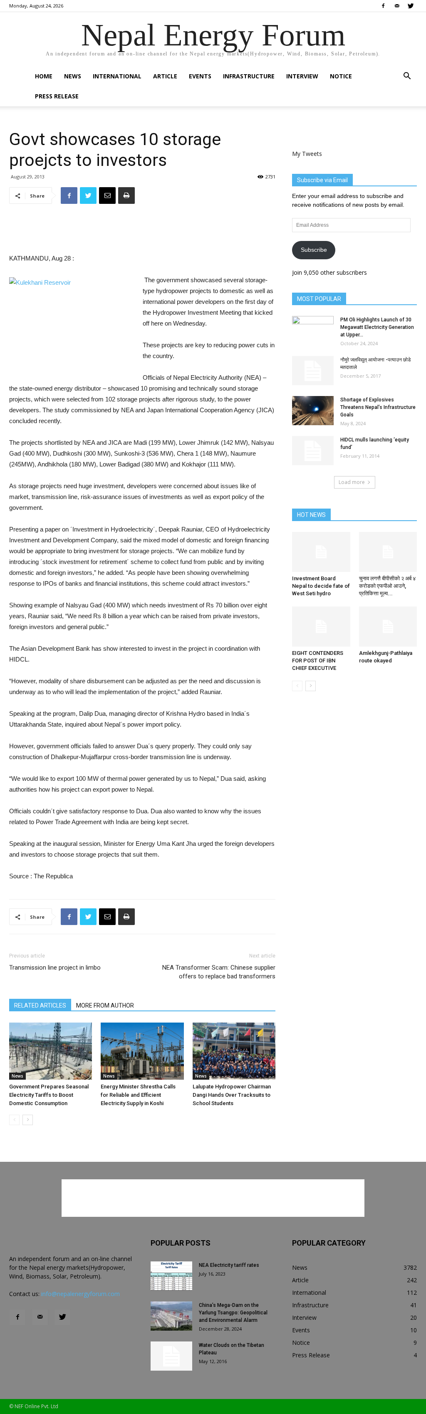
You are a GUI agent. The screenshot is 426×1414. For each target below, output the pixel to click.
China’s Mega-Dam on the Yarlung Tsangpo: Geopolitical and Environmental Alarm (233, 1312)
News (72, 76)
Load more (352, 482)
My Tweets (307, 154)
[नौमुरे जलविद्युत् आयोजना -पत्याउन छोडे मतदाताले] (313, 370)
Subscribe (314, 249)
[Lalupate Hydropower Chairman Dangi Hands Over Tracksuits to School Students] (234, 1051)
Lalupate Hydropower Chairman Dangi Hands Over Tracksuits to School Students (232, 1094)
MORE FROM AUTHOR (105, 1005)
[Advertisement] (142, 231)
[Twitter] (410, 6)
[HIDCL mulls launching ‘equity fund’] (313, 450)
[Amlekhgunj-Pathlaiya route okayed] (388, 627)
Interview (302, 76)
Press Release (57, 96)
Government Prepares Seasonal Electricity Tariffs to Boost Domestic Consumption (49, 1094)
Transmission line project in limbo (55, 967)
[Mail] (397, 6)
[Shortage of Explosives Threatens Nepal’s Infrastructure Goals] (313, 410)
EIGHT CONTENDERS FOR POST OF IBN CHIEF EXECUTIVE (317, 660)
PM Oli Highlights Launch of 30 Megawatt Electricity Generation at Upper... (377, 327)
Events (200, 76)
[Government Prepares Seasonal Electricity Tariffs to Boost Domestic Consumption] (50, 1051)
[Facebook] (383, 6)
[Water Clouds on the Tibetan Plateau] (171, 1356)
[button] (407, 77)
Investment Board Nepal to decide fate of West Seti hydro (321, 586)
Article (165, 76)
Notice (341, 76)
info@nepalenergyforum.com (80, 1294)
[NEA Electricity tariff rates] (171, 1276)
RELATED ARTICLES (40, 1005)
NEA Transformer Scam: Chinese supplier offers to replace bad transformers (218, 972)
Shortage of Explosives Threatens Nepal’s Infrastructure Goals (378, 407)
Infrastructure (249, 76)
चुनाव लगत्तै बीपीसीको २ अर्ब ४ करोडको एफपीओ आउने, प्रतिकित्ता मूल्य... (387, 586)
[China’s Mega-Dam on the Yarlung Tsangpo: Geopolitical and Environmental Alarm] (171, 1316)
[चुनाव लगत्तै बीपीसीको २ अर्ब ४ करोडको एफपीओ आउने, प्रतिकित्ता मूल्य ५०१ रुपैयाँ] (388, 552)
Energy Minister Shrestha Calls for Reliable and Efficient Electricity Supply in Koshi (138, 1094)
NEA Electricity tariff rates (229, 1265)
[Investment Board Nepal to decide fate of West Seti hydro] (321, 552)
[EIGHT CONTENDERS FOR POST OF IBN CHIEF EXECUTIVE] (321, 627)
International (117, 76)
